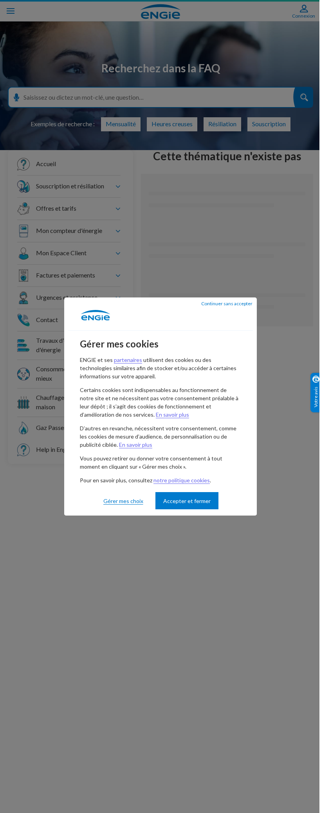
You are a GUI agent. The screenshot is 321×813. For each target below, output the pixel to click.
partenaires (128, 359)
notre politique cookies (181, 480)
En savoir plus (172, 414)
